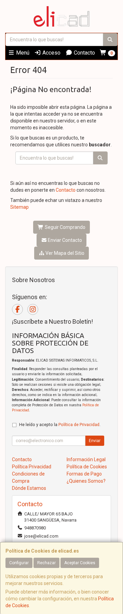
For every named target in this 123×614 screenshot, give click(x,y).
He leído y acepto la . (59, 424)
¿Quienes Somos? (86, 481)
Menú (22, 52)
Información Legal (86, 459)
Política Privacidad (31, 466)
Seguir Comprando (64, 227)
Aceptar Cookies (79, 562)
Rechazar (46, 562)
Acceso (50, 52)
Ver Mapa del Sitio (64, 253)
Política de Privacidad (78, 424)
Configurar (19, 562)
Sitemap (19, 207)
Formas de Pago (84, 474)
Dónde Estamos (29, 488)
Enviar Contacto (64, 240)
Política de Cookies (87, 466)
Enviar (94, 440)
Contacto (83, 52)
